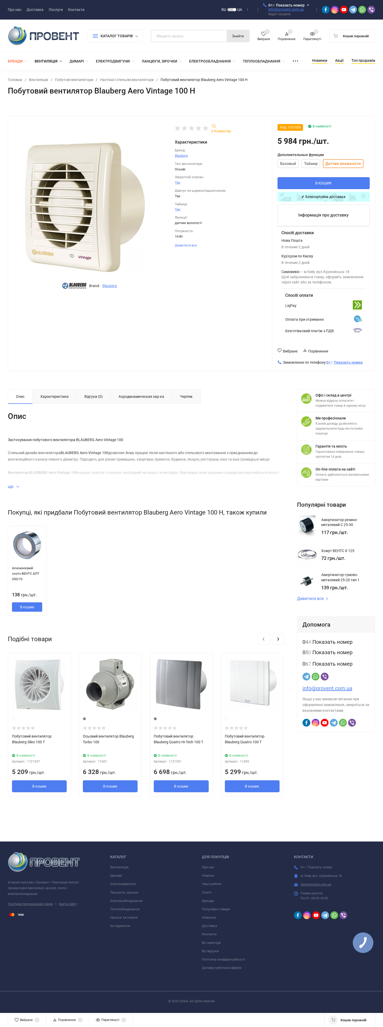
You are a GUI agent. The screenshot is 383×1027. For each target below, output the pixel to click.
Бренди (208, 901)
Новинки (209, 917)
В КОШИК (323, 183)
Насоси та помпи (124, 917)
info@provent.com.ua (286, 9)
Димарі (116, 875)
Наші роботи (211, 884)
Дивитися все (186, 245)
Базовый (288, 163)
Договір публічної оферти (222, 968)
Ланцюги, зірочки (124, 892)
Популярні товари (216, 909)
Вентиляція (38, 80)
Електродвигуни (123, 884)
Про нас (208, 867)
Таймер (311, 163)
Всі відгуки (210, 951)
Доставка (209, 926)
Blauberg (109, 286)
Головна (15, 80)
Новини (208, 875)
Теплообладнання (124, 909)
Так (177, 182)
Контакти (209, 934)
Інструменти (120, 926)
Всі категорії (211, 943)
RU (223, 9)
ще (11, 486)
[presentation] (263, 639)
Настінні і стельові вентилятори (127, 80)
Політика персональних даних (30, 904)
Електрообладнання (126, 901)
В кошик (27, 607)
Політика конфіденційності (223, 959)
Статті (206, 892)
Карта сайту (68, 904)
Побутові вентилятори (74, 80)
